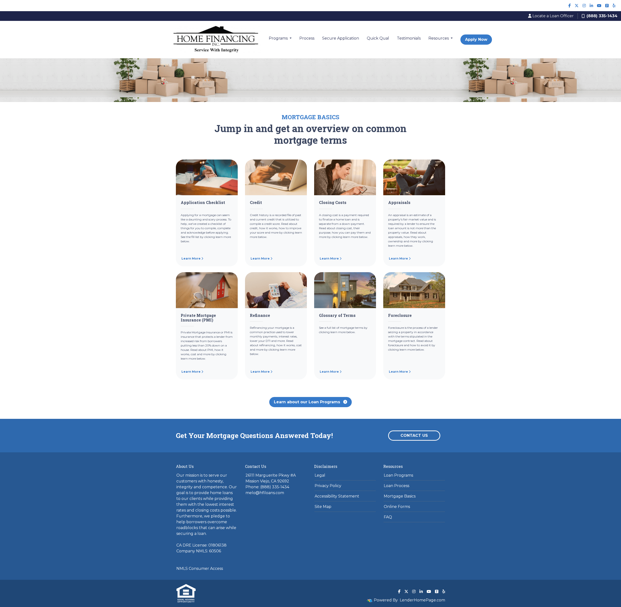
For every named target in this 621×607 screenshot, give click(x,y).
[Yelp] (614, 6)
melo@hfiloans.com (264, 492)
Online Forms (397, 506)
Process (306, 38)
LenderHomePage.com (422, 600)
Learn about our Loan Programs (307, 402)
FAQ (388, 517)
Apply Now (476, 39)
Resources (439, 38)
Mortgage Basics (400, 496)
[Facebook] (569, 6)
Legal (320, 475)
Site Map (323, 506)
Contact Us (414, 435)
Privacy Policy (328, 485)
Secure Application (340, 38)
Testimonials (409, 38)
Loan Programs (398, 475)
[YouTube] (599, 6)
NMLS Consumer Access (199, 568)
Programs (279, 38)
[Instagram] (584, 6)
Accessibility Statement (337, 496)
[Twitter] (577, 6)
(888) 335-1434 (602, 16)
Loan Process (396, 485)
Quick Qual (378, 38)
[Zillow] (607, 6)
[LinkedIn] (591, 6)
